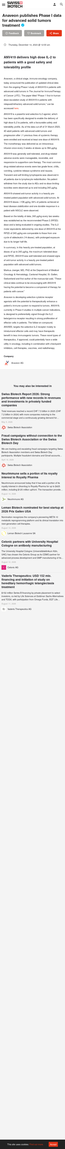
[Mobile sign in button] (55, 4)
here (16, 108)
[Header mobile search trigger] (61, 4)
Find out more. (36, 1144)
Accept (53, 1144)
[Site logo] (15, 5)
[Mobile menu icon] (4, 4)
